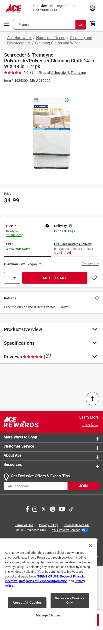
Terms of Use (24, 525)
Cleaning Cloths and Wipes (57, 43)
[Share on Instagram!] (34, 509)
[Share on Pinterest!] (52, 509)
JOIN (83, 486)
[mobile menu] (7, 23)
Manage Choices (48, 615)
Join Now (90, 425)
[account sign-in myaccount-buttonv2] (92, 8)
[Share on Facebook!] (27, 509)
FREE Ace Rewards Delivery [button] (73, 244)
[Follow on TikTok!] (71, 509)
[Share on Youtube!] (62, 509)
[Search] (80, 24)
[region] (48, 584)
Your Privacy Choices (66, 530)
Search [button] (23, 25)
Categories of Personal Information (43, 581)
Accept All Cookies (27, 602)
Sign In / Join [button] (63, 252)
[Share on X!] (43, 509)
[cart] (94, 23)
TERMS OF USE (47, 576)
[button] (51, 133)
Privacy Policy (48, 525)
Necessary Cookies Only (69, 600)
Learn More (88, 417)
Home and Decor (50, 37)
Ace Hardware (19, 37)
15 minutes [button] (14, 235)
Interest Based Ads (77, 525)
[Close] (91, 545)
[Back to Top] (92, 398)
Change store (90, 263)
